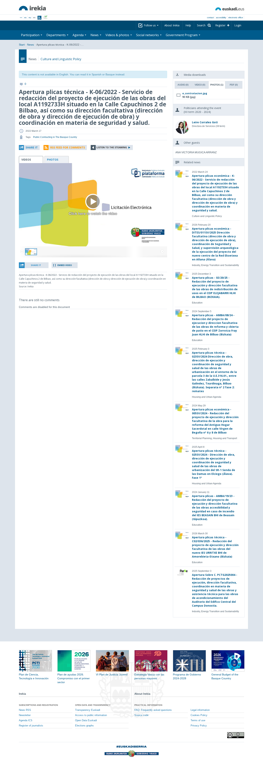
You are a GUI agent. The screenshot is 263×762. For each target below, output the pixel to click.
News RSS (25, 710)
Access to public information (91, 715)
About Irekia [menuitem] (171, 25)
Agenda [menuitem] (78, 35)
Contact (210, 17)
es (25, 17)
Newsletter (25, 715)
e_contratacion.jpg (194, 93)
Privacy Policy (199, 725)
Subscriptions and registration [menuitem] (38, 705)
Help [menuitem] (188, 25)
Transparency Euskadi (87, 710)
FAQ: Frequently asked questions (153, 710)
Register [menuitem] (220, 25)
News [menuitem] (94, 35)
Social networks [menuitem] (148, 35)
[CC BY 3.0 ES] (235, 735)
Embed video (64, 265)
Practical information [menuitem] (148, 705)
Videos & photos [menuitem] (118, 35)
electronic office (235, 17)
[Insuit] (39, 18)
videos (26, 159)
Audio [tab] (183, 84)
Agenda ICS (25, 720)
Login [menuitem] (237, 25)
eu (30, 17)
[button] (29, 147)
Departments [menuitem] (56, 35)
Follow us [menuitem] (150, 25)
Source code (141, 715)
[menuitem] (203, 25)
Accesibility (221, 17)
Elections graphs (84, 725)
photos (52, 159)
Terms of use (198, 720)
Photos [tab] (216, 84)
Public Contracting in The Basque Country (55, 137)
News (30, 44)
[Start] (32, 8)
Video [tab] (200, 84)
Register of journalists (31, 725)
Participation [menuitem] (30, 35)
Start (22, 44)
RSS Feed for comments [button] (67, 147)
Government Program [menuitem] (182, 35)
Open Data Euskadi (86, 720)
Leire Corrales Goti (205, 122)
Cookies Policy (199, 715)
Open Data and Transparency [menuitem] (92, 705)
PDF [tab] (234, 84)
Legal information (200, 710)
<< (21, 17)
